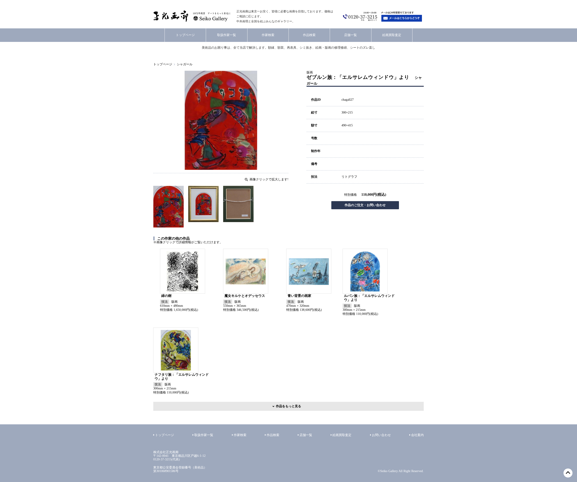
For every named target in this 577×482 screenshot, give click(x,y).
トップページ (185, 35)
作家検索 (268, 35)
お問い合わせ (381, 435)
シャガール (184, 64)
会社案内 (417, 435)
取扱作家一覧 (226, 35)
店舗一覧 (350, 35)
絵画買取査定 (391, 35)
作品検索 (309, 35)
